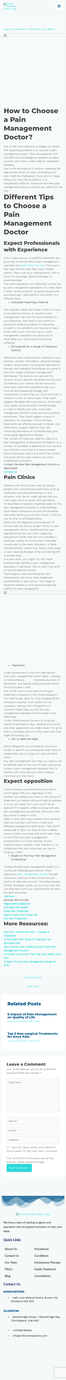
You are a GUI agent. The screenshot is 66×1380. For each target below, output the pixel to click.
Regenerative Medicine (17, 903)
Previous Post (33, 977)
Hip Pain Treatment (15, 918)
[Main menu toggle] (59, 6)
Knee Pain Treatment (16, 911)
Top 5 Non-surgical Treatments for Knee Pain (32, 1035)
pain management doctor (32, 874)
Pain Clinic (34, 29)
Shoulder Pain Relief (16, 907)
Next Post (33, 986)
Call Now (9, 896)
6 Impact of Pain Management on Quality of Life (32, 1015)
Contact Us (10, 471)
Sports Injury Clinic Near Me (20, 914)
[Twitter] (39, 1349)
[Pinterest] (42, 1349)
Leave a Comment (15, 29)
